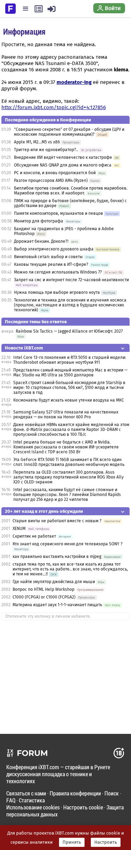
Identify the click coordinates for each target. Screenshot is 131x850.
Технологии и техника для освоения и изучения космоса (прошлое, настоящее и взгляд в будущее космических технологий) (70, 305)
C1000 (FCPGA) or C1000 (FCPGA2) (44, 597)
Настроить (105, 842)
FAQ (10, 800)
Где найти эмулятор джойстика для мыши (54, 581)
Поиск (111, 793)
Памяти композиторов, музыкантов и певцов (58, 213)
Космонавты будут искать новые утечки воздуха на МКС (68, 400)
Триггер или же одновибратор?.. (46, 149)
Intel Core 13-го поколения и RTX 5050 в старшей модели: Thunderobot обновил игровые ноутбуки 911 (69, 360)
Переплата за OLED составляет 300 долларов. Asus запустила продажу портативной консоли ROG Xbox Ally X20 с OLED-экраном (68, 477)
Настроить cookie (83, 807)
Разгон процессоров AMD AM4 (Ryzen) (51, 180)
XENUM (19, 528)
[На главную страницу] (10, 8)
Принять (72, 842)
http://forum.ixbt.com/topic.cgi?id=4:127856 (53, 107)
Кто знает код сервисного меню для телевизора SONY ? (68, 543)
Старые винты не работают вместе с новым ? (57, 520)
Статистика (32, 800)
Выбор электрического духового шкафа (54, 249)
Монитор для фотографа (38, 221)
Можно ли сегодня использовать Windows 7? (58, 272)
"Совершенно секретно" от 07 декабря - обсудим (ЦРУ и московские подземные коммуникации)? (69, 132)
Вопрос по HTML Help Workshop (43, 589)
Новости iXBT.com (24, 347)
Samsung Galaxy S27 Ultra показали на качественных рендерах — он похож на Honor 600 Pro (65, 414)
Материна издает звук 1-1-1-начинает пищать (57, 604)
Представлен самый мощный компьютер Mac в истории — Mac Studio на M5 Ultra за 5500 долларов (70, 372)
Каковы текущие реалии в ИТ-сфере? (51, 264)
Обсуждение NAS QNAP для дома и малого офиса (62, 165)
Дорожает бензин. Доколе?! (41, 241)
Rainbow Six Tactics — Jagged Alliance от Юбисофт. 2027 (69, 331)
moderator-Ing (74, 82)
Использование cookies (33, 807)
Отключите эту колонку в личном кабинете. (48, 616)
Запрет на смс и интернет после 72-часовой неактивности (71, 279)
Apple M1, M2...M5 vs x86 (37, 142)
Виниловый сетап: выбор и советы (48, 256)
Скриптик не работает (34, 536)
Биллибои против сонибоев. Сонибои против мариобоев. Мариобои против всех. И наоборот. (71, 191)
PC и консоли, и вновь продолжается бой (55, 172)
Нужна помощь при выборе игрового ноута (57, 292)
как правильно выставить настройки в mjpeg (57, 556)
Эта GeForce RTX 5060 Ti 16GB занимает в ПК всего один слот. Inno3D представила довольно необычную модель (68, 462)
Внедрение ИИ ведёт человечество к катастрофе (63, 157)
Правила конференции (75, 793)
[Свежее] (38, 9)
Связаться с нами (26, 793)
